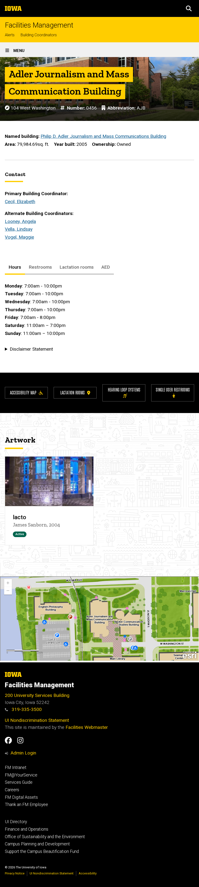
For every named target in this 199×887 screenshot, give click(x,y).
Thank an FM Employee (26, 804)
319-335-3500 (26, 709)
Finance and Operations (26, 829)
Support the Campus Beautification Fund (42, 851)
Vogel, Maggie (19, 237)
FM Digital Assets (21, 797)
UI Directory (16, 821)
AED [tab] (105, 267)
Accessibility (88, 873)
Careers (12, 789)
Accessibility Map (23, 392)
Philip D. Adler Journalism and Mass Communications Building (103, 136)
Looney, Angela (20, 221)
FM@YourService (21, 775)
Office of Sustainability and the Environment (45, 836)
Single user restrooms (173, 389)
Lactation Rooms (72, 392)
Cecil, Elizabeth (20, 201)
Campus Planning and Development (37, 844)
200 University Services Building (37, 695)
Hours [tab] (15, 267)
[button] (189, 8)
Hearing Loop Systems (124, 389)
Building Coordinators (39, 35)
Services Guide (19, 782)
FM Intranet (15, 767)
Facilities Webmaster (87, 727)
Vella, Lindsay (19, 229)
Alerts (10, 35)
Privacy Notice (15, 873)
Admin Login (23, 753)
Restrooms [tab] (40, 267)
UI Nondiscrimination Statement (37, 720)
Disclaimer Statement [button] (31, 349)
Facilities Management (39, 25)
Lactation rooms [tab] (77, 267)
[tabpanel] (99, 317)
